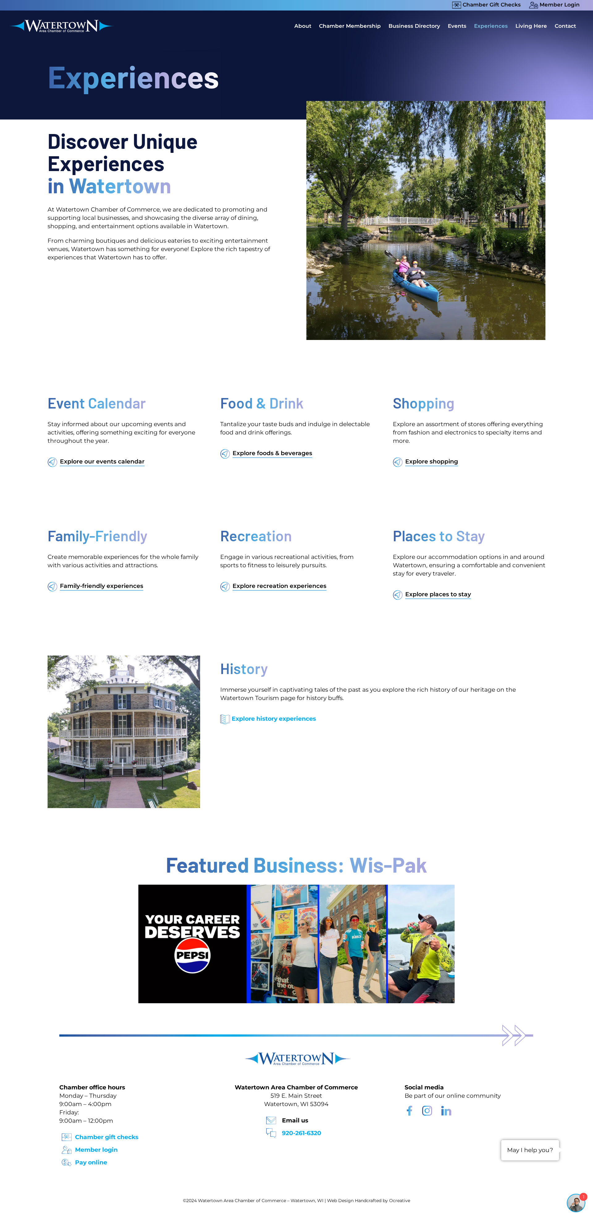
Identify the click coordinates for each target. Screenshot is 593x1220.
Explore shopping (431, 461)
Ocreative (399, 1200)
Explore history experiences (274, 718)
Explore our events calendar (102, 461)
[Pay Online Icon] (67, 1160)
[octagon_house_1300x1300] (124, 658)
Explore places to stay (438, 594)
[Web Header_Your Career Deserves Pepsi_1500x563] (296, 887)
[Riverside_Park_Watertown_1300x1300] (425, 103)
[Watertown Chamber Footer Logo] (296, 1055)
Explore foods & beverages (272, 453)
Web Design (340, 1200)
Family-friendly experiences (101, 585)
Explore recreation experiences (279, 585)
